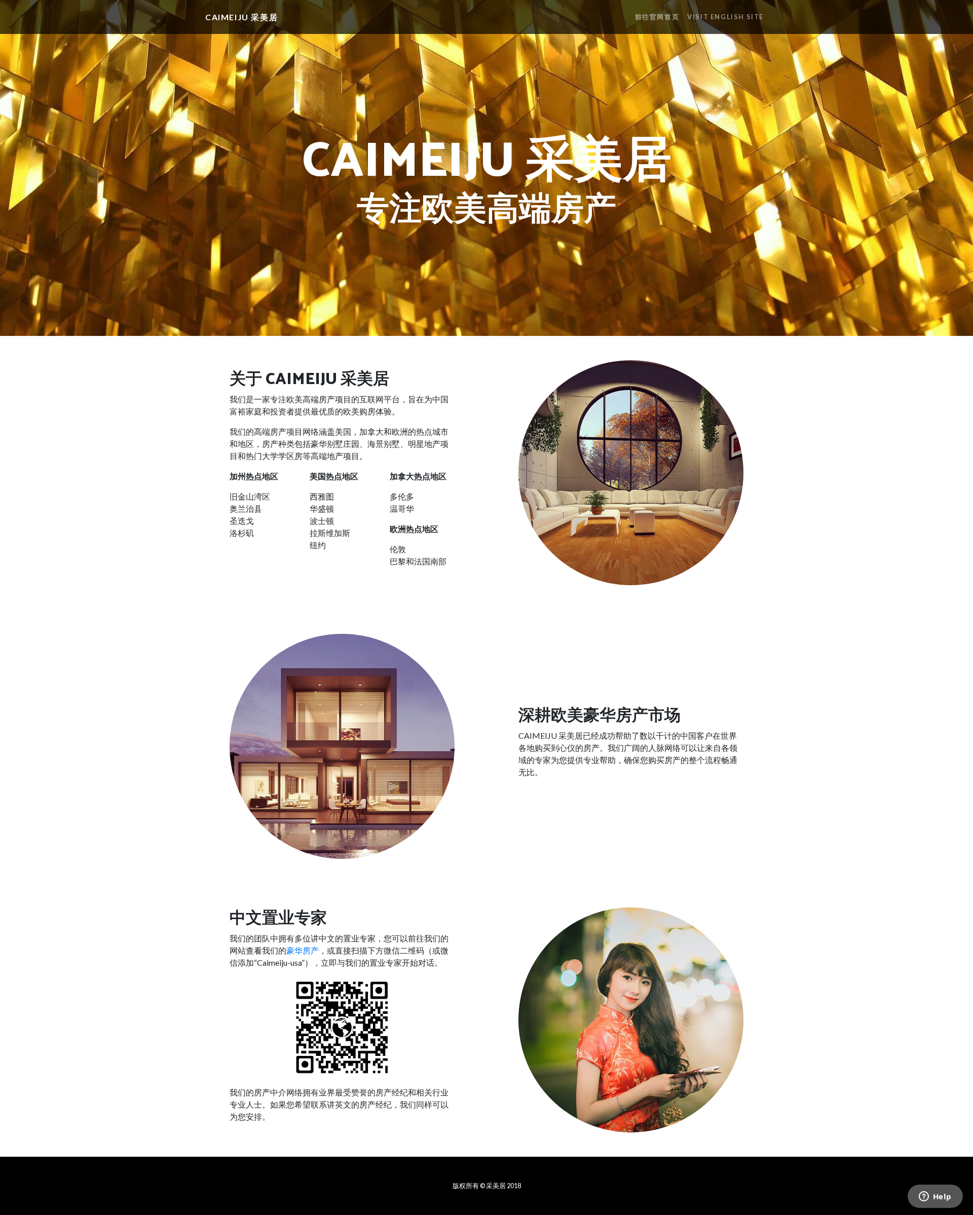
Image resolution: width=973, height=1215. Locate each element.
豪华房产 (302, 950)
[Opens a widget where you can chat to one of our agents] (935, 1197)
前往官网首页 (657, 17)
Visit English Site (725, 17)
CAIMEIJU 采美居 (241, 17)
